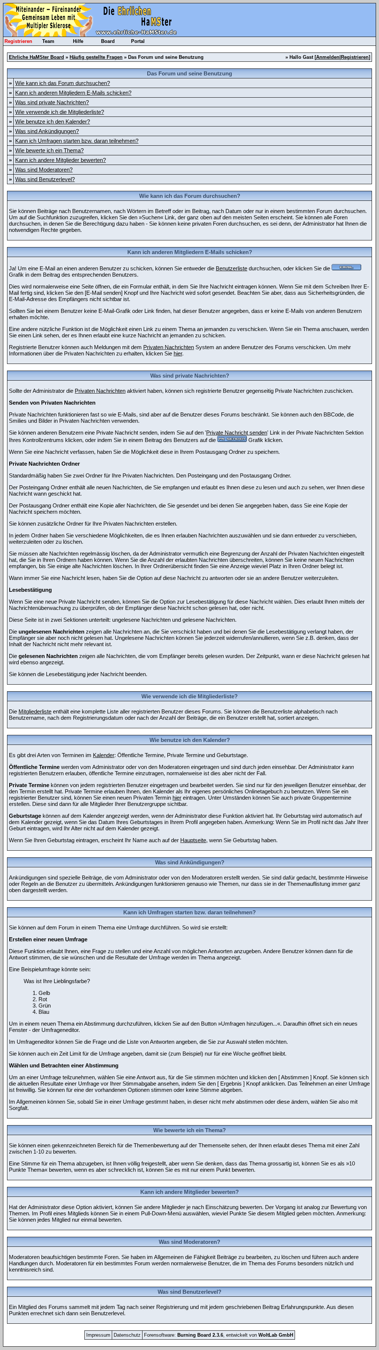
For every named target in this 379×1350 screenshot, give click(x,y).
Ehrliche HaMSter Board (36, 57)
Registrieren (18, 41)
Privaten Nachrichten (168, 347)
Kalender (103, 755)
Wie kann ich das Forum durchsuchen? (62, 83)
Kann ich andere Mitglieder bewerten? (60, 160)
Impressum (98, 1335)
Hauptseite (193, 840)
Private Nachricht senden (236, 432)
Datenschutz (127, 1335)
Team (48, 41)
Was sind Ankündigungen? (47, 131)
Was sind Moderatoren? (44, 169)
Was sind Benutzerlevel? (45, 179)
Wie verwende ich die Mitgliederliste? (59, 112)
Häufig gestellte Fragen (96, 57)
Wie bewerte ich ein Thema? (49, 150)
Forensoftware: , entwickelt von (218, 1335)
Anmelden (327, 57)
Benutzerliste (231, 268)
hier (178, 353)
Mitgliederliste (35, 711)
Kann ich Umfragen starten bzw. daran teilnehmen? (76, 141)
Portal (138, 41)
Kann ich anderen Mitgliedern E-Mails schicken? (73, 93)
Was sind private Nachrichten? (52, 102)
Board (108, 41)
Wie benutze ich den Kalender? (52, 121)
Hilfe (78, 41)
